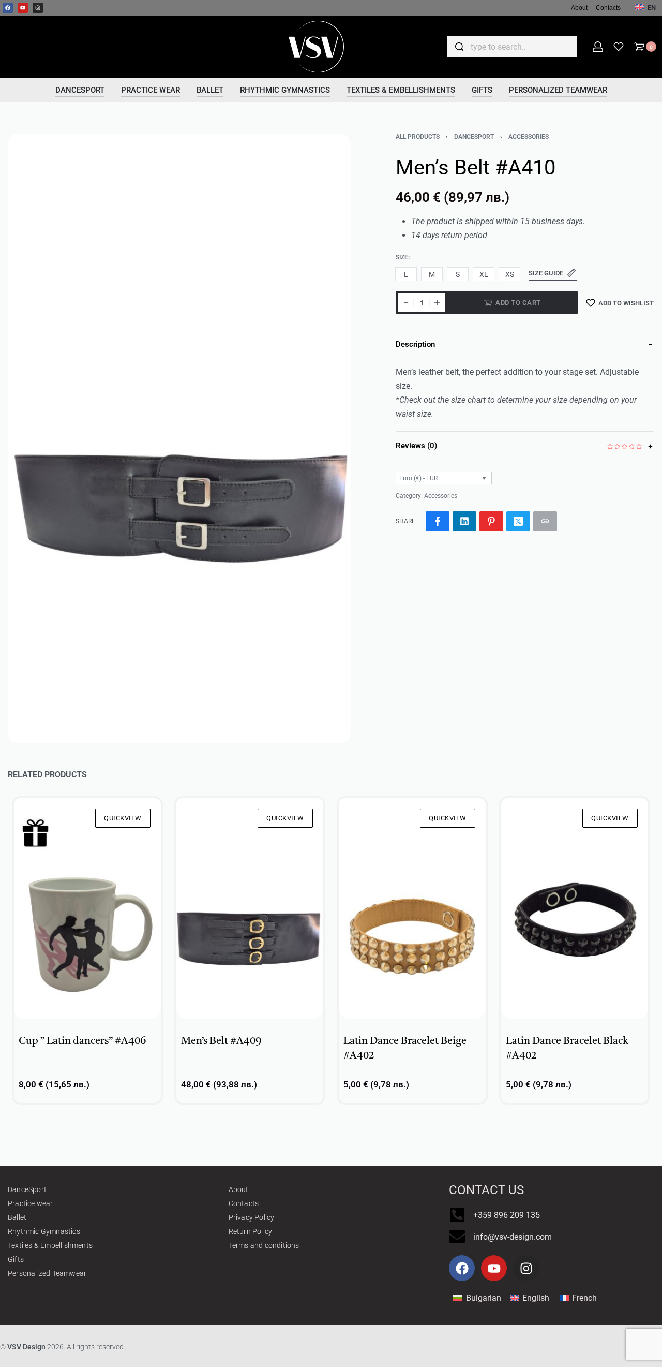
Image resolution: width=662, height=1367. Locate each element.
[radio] (406, 274)
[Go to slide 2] (61, 813)
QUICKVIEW (123, 818)
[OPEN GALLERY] (179, 439)
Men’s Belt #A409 (221, 1041)
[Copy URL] (545, 521)
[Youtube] (23, 8)
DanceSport (474, 136)
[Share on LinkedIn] (464, 521)
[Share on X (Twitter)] (518, 521)
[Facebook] (8, 8)
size (402, 257)
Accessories (528, 136)
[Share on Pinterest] (491, 521)
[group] (87, 908)
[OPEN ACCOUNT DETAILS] (598, 46)
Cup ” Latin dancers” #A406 (82, 1041)
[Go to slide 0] (31, 813)
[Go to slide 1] (46, 813)
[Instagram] (38, 8)
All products (418, 136)
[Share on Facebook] (437, 521)
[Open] (618, 46)
